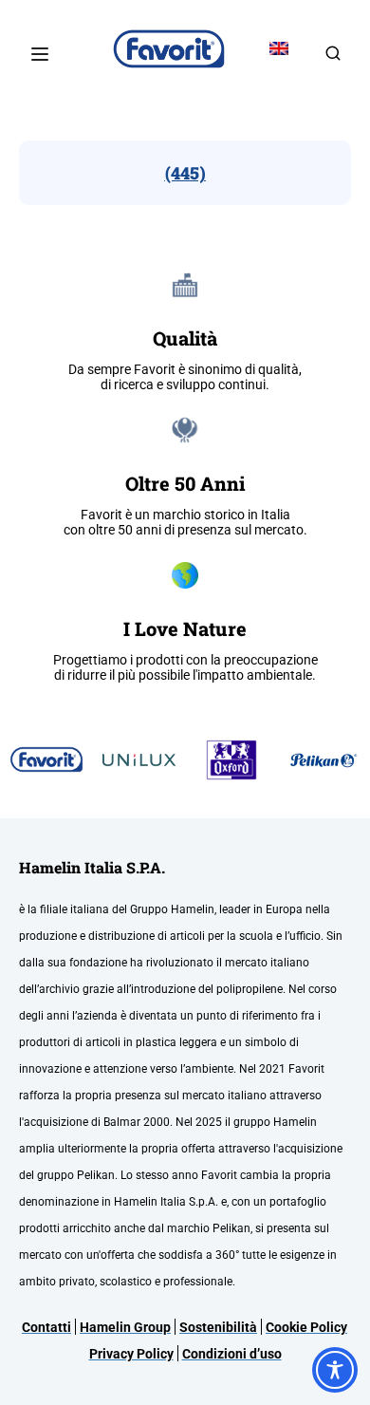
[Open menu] (42, 54)
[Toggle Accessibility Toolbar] (335, 1370)
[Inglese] (279, 48)
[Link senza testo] (333, 59)
